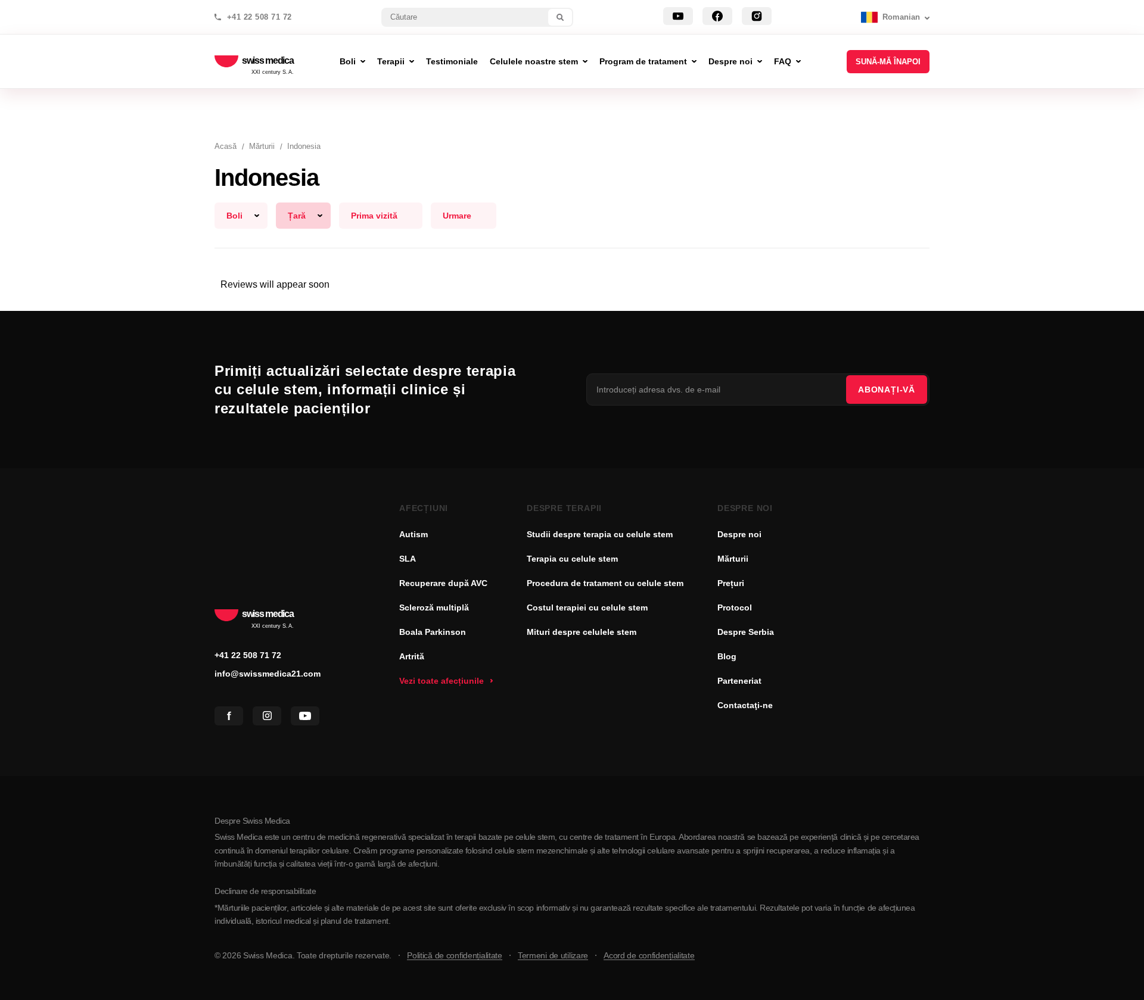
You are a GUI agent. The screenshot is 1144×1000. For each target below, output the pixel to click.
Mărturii (732, 558)
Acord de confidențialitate (649, 955)
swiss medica (268, 61)
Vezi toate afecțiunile (441, 681)
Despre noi (739, 534)
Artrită (411, 656)
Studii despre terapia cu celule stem (600, 534)
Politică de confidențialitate (454, 955)
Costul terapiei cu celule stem (587, 607)
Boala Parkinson (432, 632)
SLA (407, 558)
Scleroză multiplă (434, 607)
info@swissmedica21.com (267, 673)
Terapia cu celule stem (572, 558)
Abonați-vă (886, 389)
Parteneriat (739, 681)
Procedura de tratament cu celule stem (605, 583)
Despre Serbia (745, 632)
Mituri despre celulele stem (581, 632)
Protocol (734, 607)
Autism (413, 534)
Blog (726, 656)
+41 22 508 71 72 (259, 17)
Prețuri (730, 583)
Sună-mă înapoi (888, 61)
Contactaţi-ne (745, 705)
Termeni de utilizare (553, 955)
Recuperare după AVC (443, 583)
